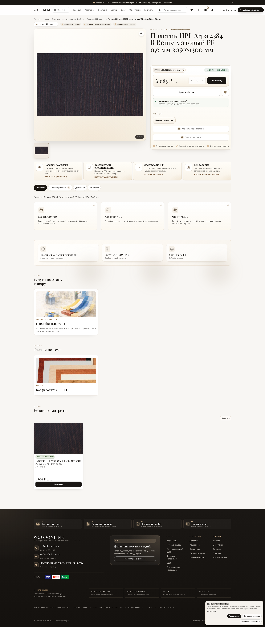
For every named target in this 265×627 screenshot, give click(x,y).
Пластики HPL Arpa (94, 19)
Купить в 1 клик (186, 92)
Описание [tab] (40, 187)
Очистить (226, 418)
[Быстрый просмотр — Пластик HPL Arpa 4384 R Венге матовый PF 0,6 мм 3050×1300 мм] (75, 426)
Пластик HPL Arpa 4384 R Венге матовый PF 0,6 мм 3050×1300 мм (58, 462)
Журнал (216, 540)
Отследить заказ (197, 553)
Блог (123, 10)
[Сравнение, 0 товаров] (198, 10)
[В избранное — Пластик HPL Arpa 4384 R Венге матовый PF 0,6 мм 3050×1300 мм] (225, 92)
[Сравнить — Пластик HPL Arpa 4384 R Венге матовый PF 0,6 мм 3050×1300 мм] (80, 431)
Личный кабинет (197, 557)
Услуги (114, 10)
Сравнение (195, 549)
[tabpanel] (132, 212)
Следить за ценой (193, 137)
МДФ (169, 563)
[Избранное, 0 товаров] (191, 10)
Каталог (46, 19)
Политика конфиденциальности (205, 621)
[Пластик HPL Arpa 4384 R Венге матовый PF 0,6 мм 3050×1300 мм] (58, 438)
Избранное (195, 545)
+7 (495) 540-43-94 (228, 10)
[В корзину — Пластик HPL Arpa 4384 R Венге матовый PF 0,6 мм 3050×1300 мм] (75, 431)
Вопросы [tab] (94, 187)
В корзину (217, 80)
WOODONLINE (42, 10)
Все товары (172, 540)
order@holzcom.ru (50, 554)
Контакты (148, 10)
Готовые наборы (174, 545)
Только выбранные (252, 616)
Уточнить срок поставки (193, 129)
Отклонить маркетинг (251, 622)
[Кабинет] (212, 10)
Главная (77, 10)
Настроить (211, 612)
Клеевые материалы (172, 557)
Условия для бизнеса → (134, 559)
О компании (135, 10)
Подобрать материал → (250, 10)
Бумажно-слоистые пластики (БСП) (66, 19)
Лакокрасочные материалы (174, 568)
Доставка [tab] (80, 187)
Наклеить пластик (164, 120)
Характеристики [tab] (59, 187)
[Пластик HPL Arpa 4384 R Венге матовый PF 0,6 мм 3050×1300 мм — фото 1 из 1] (41, 150)
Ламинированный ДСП (175, 550)
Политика (217, 553)
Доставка (102, 10)
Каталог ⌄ (89, 10)
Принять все (234, 616)
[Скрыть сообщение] (233, 3)
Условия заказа (220, 557)
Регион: (44, 24)
